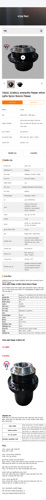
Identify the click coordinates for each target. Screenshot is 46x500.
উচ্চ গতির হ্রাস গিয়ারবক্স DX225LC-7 (13, 491)
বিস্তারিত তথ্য (12, 153)
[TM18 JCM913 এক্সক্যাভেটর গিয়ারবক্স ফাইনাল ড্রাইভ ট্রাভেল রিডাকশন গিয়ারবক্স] (23, 57)
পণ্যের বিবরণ (33, 153)
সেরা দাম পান (12, 102)
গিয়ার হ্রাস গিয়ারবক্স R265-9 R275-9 (13, 493)
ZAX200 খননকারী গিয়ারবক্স (14, 488)
